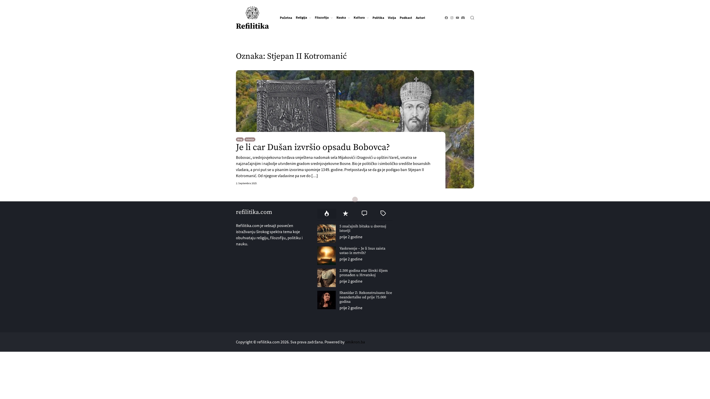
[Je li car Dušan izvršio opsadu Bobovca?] (355, 129)
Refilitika (252, 26)
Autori (420, 18)
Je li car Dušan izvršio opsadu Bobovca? (313, 147)
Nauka (341, 18)
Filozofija (322, 18)
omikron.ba (355, 342)
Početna (286, 18)
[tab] (326, 214)
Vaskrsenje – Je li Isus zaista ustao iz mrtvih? (362, 250)
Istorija (250, 139)
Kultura (359, 18)
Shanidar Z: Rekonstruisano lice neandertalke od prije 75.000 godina (365, 297)
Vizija (392, 18)
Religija (301, 18)
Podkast (406, 18)
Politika (378, 18)
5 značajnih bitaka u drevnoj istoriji (362, 228)
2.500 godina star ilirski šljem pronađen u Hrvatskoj (363, 273)
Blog (239, 139)
